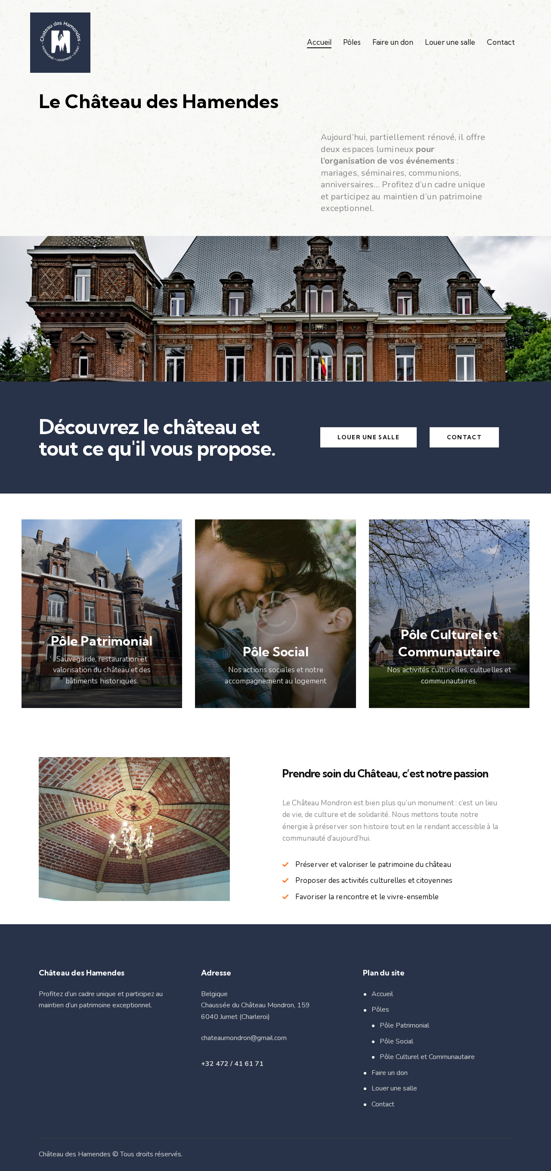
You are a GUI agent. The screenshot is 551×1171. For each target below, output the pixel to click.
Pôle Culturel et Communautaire (427, 1057)
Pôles (380, 1009)
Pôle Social (396, 1041)
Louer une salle (394, 1088)
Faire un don (389, 1073)
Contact (382, 1104)
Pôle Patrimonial (404, 1025)
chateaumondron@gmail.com (244, 1038)
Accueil (382, 994)
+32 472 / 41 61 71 (232, 1063)
